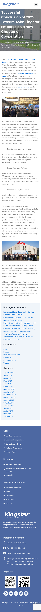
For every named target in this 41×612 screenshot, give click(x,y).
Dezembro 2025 (9, 395)
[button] (36, 4)
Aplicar (6, 349)
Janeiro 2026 (8, 392)
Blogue (8, 42)
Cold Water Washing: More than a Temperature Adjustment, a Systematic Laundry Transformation (18, 336)
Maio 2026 (7, 381)
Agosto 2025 (8, 406)
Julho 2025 (7, 408)
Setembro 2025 (9, 403)
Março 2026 (8, 386)
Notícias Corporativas (11, 355)
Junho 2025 (8, 411)
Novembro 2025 (9, 397)
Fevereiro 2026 (9, 389)
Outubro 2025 (8, 400)
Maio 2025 (7, 414)
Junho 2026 (8, 378)
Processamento (9, 360)
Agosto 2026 (8, 373)
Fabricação (7, 357)
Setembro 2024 (9, 417)
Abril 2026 (7, 384)
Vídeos (6, 363)
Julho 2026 (7, 375)
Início (3, 42)
